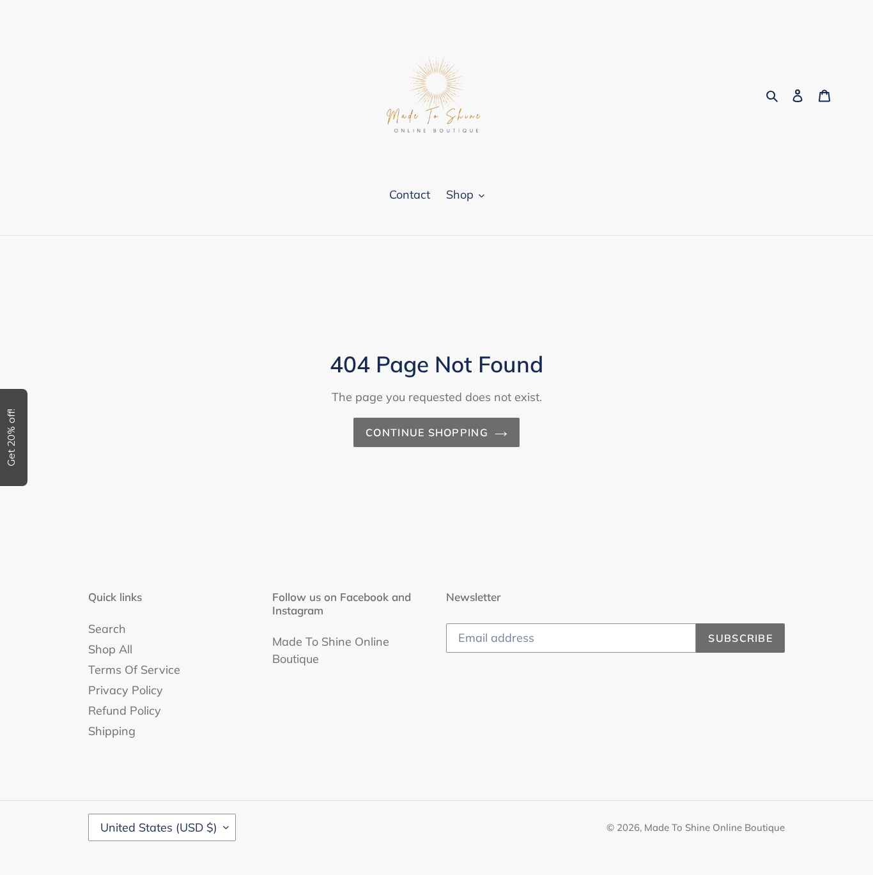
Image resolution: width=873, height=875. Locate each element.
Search (107, 628)
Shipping (111, 731)
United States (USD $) (158, 827)
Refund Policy (124, 710)
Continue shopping (427, 432)
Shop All (110, 649)
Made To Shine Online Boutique (714, 827)
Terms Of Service (134, 669)
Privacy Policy (125, 690)
